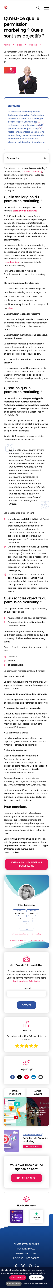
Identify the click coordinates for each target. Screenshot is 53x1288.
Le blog (19, 45)
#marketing (36, 934)
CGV (34, 1253)
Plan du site (22, 1253)
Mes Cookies (32, 1258)
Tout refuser (36, 1277)
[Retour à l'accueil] (5, 7)
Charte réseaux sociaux (26, 1244)
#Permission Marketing (19, 940)
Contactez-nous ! (26, 1178)
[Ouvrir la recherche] (38, 7)
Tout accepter (18, 1277)
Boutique (18, 1258)
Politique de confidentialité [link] (35, 1284)
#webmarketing (37, 940)
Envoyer (26, 1005)
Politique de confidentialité (26, 981)
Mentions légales (26, 1248)
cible (10, 308)
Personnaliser (13, 1283)
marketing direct (12, 262)
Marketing (33, 45)
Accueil (7, 45)
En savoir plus (32, 1146)
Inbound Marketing (33, 171)
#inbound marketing (20, 934)
